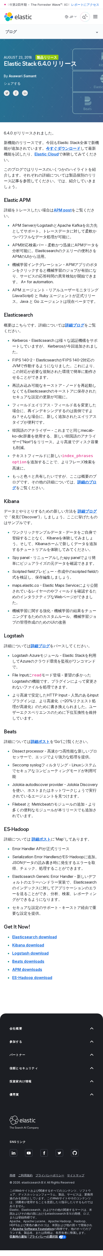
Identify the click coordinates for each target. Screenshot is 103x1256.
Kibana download (28, 945)
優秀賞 (14, 1094)
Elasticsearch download (34, 937)
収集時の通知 (18, 1236)
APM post (63, 210)
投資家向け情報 (21, 1081)
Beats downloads (28, 961)
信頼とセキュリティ (24, 1068)
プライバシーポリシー (49, 1175)
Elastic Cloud (46, 154)
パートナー (17, 1055)
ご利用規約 (25, 1175)
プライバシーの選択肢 (44, 1236)
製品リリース (47, 57)
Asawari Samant (22, 76)
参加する (16, 1041)
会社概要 (16, 1028)
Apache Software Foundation (33, 1229)
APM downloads (27, 969)
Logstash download (30, 953)
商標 (12, 1175)
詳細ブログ (74, 325)
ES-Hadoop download (32, 977)
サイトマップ (75, 1175)
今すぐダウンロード (63, 148)
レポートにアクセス (85, 4)
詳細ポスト (40, 741)
